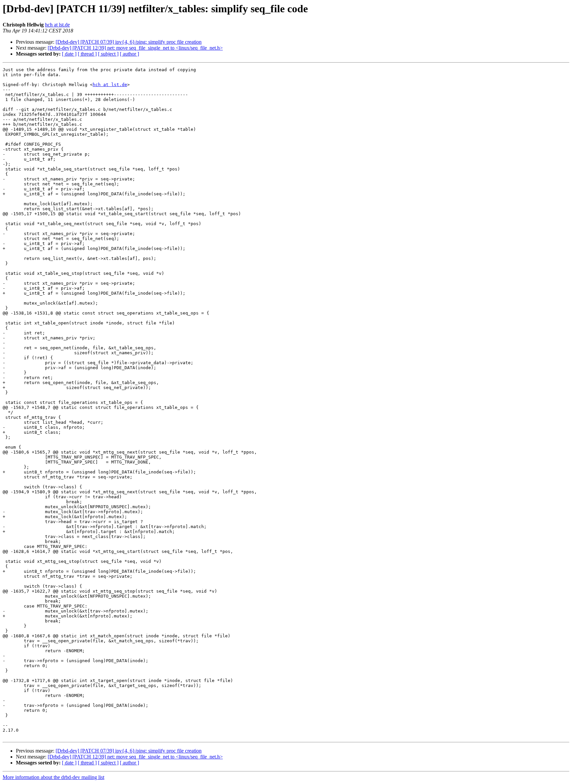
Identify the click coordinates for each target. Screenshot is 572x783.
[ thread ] (87, 54)
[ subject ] (108, 54)
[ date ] (69, 54)
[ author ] (129, 54)
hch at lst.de (57, 24)
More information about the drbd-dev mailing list (53, 777)
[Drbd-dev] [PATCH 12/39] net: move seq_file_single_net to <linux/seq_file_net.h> (135, 48)
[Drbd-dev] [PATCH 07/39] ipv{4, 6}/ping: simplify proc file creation (129, 42)
